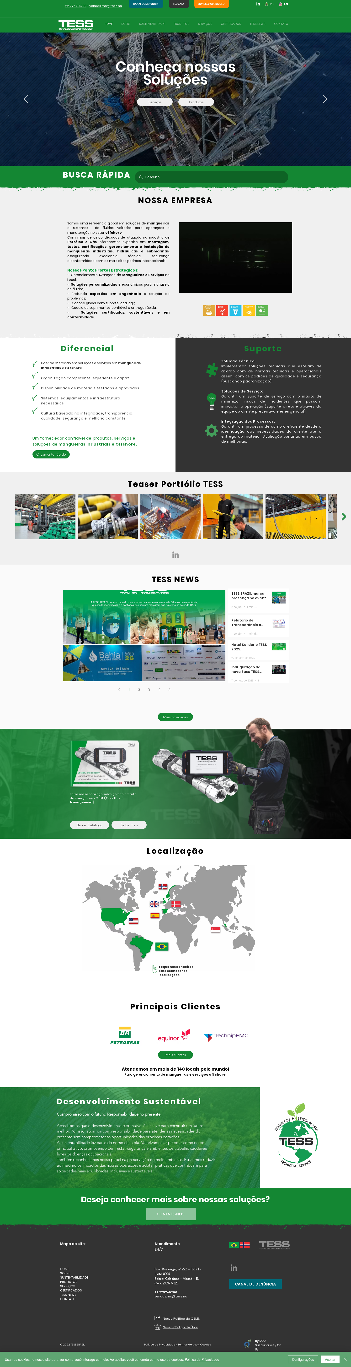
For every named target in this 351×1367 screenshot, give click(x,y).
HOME (64, 1269)
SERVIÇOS (67, 1286)
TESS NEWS (68, 1295)
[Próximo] (325, 99)
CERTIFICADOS (71, 1290)
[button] (286, 287)
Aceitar (330, 1359)
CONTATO (67, 1299)
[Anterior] (26, 99)
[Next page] (169, 689)
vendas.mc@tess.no (105, 6)
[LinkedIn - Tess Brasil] (175, 554)
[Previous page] (119, 689)
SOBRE (65, 1273)
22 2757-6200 (75, 6)
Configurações (303, 1359)
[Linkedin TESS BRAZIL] (258, 4)
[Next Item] (344, 516)
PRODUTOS (68, 1282)
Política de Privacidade (202, 1359)
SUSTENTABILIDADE (74, 1277)
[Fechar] (345, 1359)
